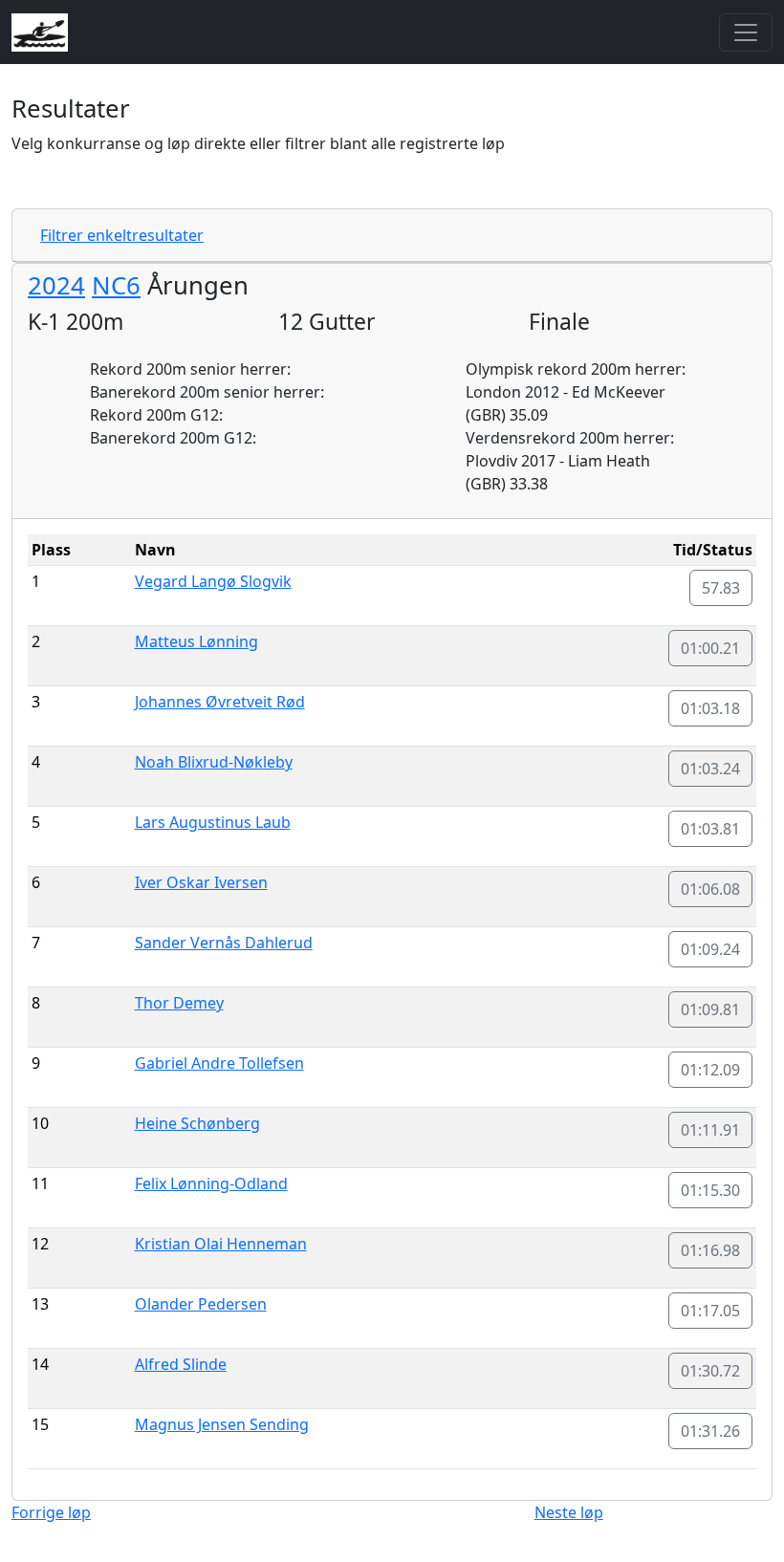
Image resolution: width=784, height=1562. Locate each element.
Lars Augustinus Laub (213, 822)
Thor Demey (179, 1002)
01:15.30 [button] (710, 1190)
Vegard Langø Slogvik (213, 581)
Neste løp (568, 1512)
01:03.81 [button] (710, 828)
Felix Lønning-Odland (211, 1183)
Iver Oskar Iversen (201, 882)
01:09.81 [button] (710, 1009)
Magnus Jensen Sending (222, 1424)
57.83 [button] (721, 587)
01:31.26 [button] (710, 1431)
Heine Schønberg (197, 1123)
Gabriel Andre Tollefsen (219, 1063)
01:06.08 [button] (710, 889)
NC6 (116, 285)
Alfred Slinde (181, 1364)
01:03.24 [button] (710, 768)
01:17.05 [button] (710, 1310)
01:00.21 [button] (710, 648)
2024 (56, 285)
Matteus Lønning (196, 641)
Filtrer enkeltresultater (122, 235)
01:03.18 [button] (710, 708)
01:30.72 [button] (710, 1370)
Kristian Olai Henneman (221, 1243)
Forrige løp (51, 1512)
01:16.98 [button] (710, 1250)
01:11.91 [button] (710, 1129)
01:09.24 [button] (710, 949)
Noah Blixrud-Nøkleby (214, 761)
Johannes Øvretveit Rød (220, 701)
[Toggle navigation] (746, 32)
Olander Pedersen (201, 1303)
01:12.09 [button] (710, 1069)
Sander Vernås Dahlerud (224, 942)
